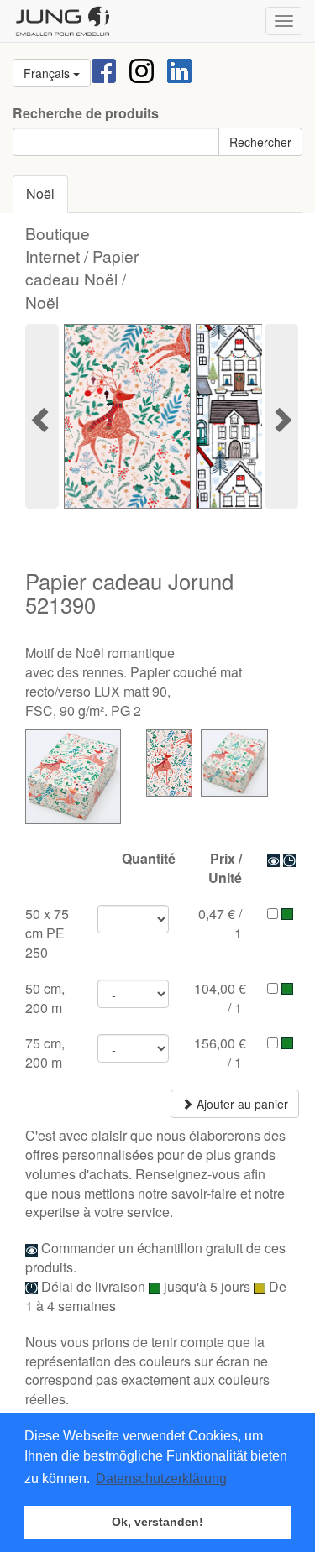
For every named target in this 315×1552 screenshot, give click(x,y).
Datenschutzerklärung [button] (161, 1478)
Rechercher (260, 141)
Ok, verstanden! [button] (157, 1521)
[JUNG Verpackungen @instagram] (141, 69)
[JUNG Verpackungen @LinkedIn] (179, 69)
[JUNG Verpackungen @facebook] (104, 69)
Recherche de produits (86, 113)
